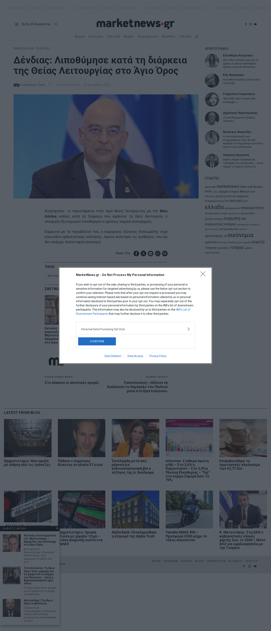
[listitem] (135, 329)
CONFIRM (97, 341)
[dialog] (135, 315)
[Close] (204, 275)
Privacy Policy (157, 356)
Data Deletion (113, 356)
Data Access (135, 356)
